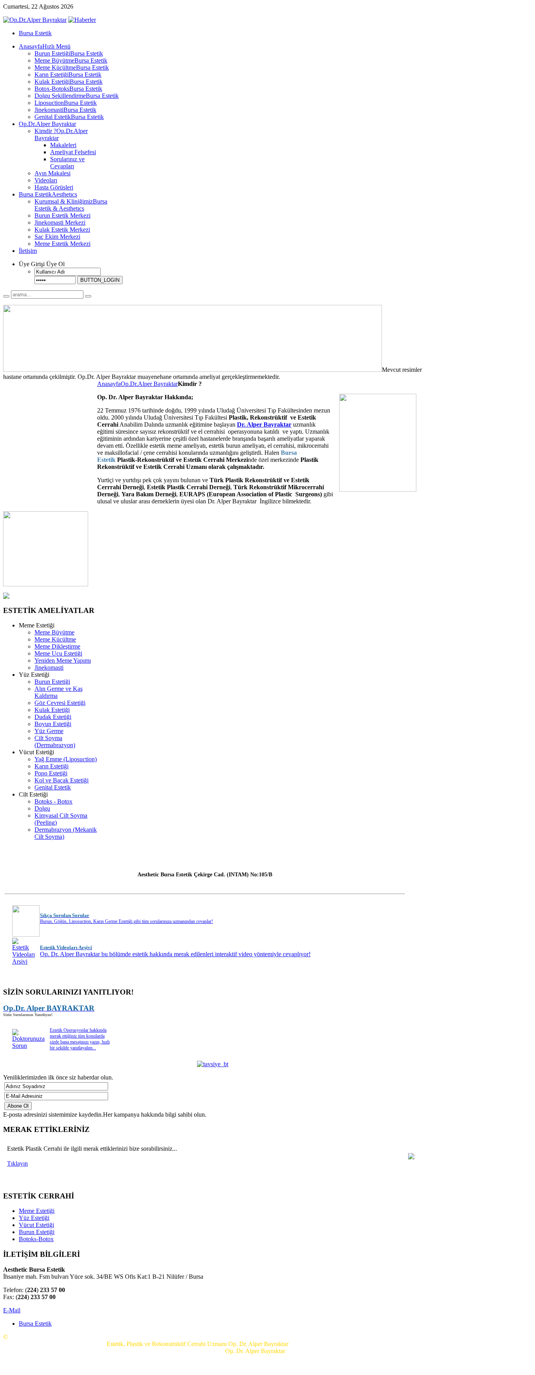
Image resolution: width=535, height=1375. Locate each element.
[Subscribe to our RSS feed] (82, 19)
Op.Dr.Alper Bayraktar (149, 383)
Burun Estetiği (36, 1232)
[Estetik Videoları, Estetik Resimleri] (23, 961)
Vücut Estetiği (36, 1225)
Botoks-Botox (36, 1239)
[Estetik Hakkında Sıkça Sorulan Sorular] (26, 933)
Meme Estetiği (36, 1210)
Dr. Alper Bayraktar (264, 424)
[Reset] (88, 296)
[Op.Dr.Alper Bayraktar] (35, 19)
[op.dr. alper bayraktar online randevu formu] (45, 584)
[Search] (6, 296)
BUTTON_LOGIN (99, 280)
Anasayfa (109, 383)
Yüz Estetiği (34, 1218)
